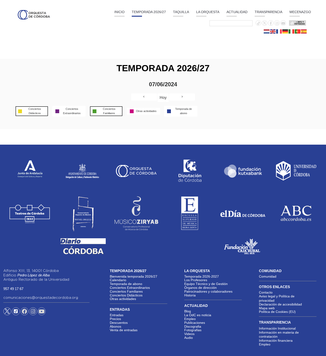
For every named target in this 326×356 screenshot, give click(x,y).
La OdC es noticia (197, 315)
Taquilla (181, 12)
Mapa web (267, 308)
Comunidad (267, 276)
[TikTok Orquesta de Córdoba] (16, 313)
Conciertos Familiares (126, 291)
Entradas (116, 315)
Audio (188, 338)
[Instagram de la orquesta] (277, 23)
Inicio (119, 12)
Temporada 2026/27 (149, 12)
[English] (273, 31)
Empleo (190, 319)
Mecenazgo (300, 12)
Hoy (163, 98)
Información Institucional (277, 328)
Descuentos (119, 323)
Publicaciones (194, 323)
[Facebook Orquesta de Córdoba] (24, 312)
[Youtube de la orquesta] (283, 23)
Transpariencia (275, 322)
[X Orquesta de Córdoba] (7, 313)
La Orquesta (207, 12)
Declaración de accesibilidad (280, 304)
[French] (279, 31)
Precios (115, 319)
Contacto (266, 292)
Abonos (115, 326)
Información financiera (276, 340)
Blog (187, 311)
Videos (189, 334)
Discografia (192, 326)
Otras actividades (123, 299)
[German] (285, 31)
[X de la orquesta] (264, 24)
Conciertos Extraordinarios (130, 288)
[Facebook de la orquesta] (271, 23)
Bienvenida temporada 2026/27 (133, 276)
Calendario (118, 280)
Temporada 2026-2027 (201, 276)
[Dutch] (267, 31)
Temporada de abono (126, 284)
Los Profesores (195, 280)
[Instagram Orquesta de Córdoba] (33, 312)
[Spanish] (304, 31)
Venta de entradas (123, 330)
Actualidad (236, 12)
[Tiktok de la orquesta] (258, 23)
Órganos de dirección (200, 288)
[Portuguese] (298, 31)
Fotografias (192, 330)
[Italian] (292, 31)
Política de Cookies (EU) (277, 312)
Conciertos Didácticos (126, 295)
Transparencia (268, 12)
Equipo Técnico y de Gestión (206, 284)
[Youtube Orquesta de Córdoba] (42, 312)
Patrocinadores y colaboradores (208, 291)
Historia (190, 295)
